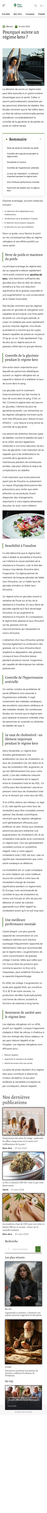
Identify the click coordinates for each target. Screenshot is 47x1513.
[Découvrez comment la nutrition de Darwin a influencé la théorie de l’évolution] (23, 1342)
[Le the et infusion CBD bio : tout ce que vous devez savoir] (23, 1166)
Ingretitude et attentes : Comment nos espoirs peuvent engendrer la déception (23, 1314)
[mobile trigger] (5, 5)
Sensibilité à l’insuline (16, 162)
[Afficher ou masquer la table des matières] (34, 139)
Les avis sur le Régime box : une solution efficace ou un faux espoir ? (23, 1400)
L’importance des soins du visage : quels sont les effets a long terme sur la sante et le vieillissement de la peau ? (23, 1141)
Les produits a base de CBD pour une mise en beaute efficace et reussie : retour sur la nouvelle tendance (23, 1227)
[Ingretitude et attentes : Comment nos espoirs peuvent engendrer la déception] (23, 1284)
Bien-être (7, 1148)
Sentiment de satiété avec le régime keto (23, 189)
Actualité (8, 1367)
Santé (5, 1189)
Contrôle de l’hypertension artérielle (23, 168)
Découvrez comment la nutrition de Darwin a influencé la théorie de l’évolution (21, 1373)
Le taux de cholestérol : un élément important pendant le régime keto (22, 175)
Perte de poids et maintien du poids (22, 148)
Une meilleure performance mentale (23, 182)
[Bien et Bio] (18, 5)
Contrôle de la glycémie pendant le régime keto (22, 155)
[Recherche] (35, 6)
